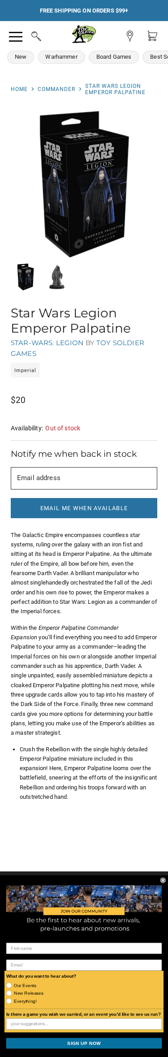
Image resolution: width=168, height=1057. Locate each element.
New (20, 56)
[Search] (27, 35)
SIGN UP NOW (84, 1043)
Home (19, 89)
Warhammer (61, 56)
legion (70, 342)
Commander (56, 89)
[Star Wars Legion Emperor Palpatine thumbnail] (25, 277)
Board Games (114, 56)
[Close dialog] (163, 880)
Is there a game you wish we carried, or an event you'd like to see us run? (83, 1014)
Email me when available (84, 508)
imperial (25, 370)
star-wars (31, 342)
